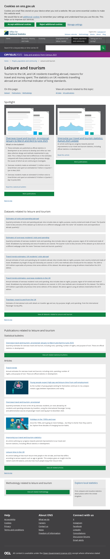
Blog (104, 34)
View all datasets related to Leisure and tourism (55, 314)
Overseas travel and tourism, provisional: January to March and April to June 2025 (27, 139)
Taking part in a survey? (96, 39)
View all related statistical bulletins (55, 355)
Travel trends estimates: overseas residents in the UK (28, 278)
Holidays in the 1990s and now (43, 419)
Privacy (7, 526)
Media (92, 34)
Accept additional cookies (19, 24)
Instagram (77, 523)
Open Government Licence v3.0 (57, 553)
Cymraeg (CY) (101, 32)
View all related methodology (37, 492)
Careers (42, 523)
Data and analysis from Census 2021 (40, 54)
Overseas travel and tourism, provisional (23, 402)
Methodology (83, 34)
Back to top (8, 201)
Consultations (79, 533)
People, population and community (24, 61)
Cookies (7, 523)
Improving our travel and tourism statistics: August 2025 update (80, 139)
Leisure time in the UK (15, 452)
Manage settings (74, 24)
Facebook (77, 526)
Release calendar (71, 34)
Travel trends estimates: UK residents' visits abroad (27, 256)
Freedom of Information (49, 533)
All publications (68, 93)
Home (8, 38)
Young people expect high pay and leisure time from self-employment (59, 382)
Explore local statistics (86, 482)
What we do (44, 519)
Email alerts (78, 540)
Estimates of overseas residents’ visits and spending (27, 237)
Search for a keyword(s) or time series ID (21, 48)
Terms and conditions (14, 530)
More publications (29, 194)
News (41, 530)
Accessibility (9, 519)
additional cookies (31, 17)
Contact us (43, 526)
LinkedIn (77, 530)
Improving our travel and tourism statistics (23, 437)
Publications (16, 93)
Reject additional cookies (51, 24)
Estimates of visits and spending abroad (22, 218)
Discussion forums (81, 536)
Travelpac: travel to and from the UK (21, 299)
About (98, 34)
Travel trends (11, 367)
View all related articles (55, 468)
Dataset (7, 93)
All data (58, 93)
